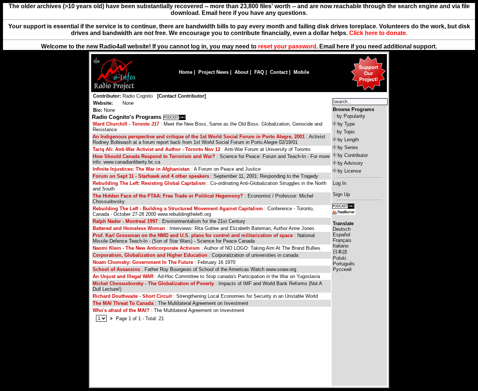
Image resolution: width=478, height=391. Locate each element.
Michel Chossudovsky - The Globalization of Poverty (153, 283)
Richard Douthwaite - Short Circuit (132, 296)
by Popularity (351, 116)
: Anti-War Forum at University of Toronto (201, 149)
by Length (348, 139)
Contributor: (107, 96)
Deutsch (342, 229)
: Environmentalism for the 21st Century (169, 221)
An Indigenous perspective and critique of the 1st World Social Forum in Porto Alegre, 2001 (199, 136)
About (241, 72)
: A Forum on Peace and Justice (177, 169)
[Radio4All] (114, 89)
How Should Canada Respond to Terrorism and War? (154, 156)
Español (341, 234)
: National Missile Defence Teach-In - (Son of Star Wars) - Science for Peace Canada (204, 238)
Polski (339, 258)
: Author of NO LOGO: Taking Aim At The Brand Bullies (206, 248)
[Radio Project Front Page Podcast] (343, 205)
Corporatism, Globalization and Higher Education (150, 255)
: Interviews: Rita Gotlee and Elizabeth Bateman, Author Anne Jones (203, 228)
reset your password (287, 46)
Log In (339, 183)
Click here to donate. (378, 33)
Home (185, 72)
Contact (279, 72)
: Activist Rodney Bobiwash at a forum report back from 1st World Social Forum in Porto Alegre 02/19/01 (209, 139)
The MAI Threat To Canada (123, 303)
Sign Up (341, 194)
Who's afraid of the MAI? (121, 310)
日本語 (340, 252)
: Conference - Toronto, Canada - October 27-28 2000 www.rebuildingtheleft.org (203, 211)
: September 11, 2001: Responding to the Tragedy (205, 176)
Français (342, 240)
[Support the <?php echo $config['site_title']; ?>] (368, 90)
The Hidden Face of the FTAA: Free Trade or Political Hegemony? (168, 196)
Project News (213, 72)
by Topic (346, 132)
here (342, 46)
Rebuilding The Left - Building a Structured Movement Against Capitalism (178, 208)
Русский (342, 269)
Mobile (301, 72)
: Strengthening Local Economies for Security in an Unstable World (205, 296)
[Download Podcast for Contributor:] (174, 117)
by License (349, 171)
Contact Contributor (181, 96)
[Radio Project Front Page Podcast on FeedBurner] (344, 211)
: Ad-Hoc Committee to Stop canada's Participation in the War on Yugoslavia (206, 276)
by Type (346, 124)
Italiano (340, 246)
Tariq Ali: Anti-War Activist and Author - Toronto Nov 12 (156, 149)
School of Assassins (116, 269)
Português (344, 264)
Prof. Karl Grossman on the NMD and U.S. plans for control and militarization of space (193, 235)
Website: (103, 103)
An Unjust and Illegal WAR (123, 276)
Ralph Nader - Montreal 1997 (125, 221)
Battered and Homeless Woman (129, 228)
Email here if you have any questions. (254, 13)
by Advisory (350, 163)
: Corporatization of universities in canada (195, 255)
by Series (348, 147)
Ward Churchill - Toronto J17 (126, 124)
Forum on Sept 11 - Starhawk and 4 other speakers (151, 176)
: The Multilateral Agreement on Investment (170, 303)
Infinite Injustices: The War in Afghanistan (141, 169)
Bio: (97, 110)
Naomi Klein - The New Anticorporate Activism (146, 248)
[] (181, 96)
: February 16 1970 (164, 262)
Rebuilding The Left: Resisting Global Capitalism (149, 183)
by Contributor (353, 155)
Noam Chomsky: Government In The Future (143, 262)
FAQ (259, 72)
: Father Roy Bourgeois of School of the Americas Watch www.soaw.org (194, 269)
